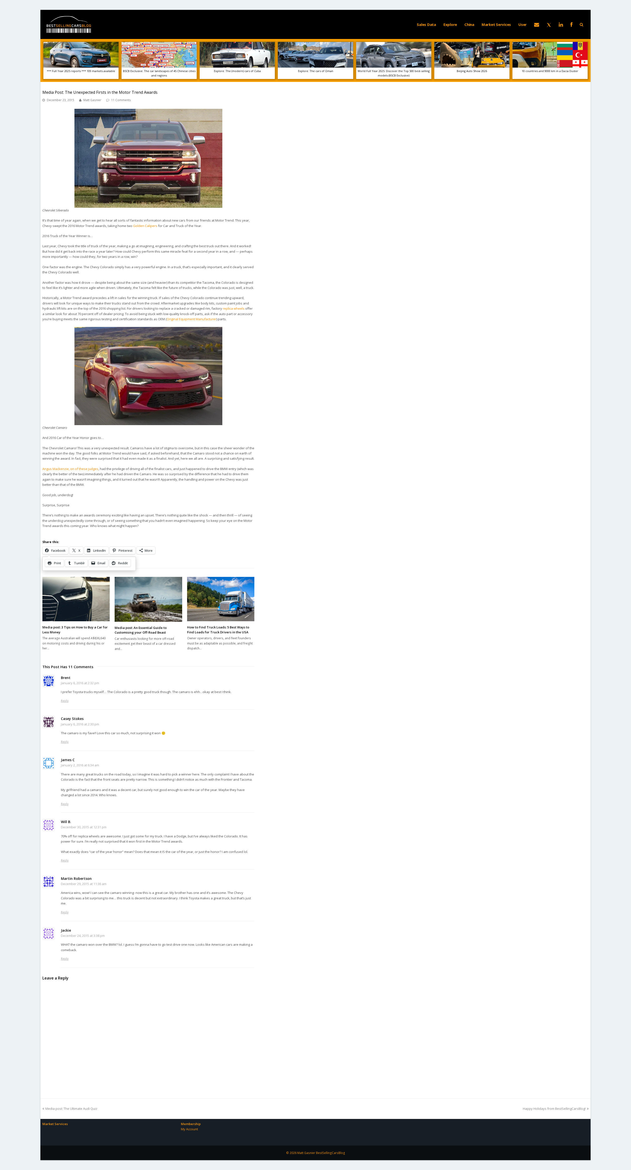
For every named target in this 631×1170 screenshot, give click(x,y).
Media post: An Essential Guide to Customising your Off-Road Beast (141, 630)
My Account (189, 1129)
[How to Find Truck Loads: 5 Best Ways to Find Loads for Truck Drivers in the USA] (220, 599)
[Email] (536, 24)
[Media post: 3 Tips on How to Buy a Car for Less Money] (76, 599)
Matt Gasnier (92, 100)
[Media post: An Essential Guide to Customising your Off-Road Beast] (148, 599)
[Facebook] (571, 24)
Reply (65, 701)
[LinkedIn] (561, 24)
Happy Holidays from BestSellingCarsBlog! (554, 1108)
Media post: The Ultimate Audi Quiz (71, 1108)
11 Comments (121, 100)
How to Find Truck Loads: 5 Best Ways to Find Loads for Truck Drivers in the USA (218, 629)
